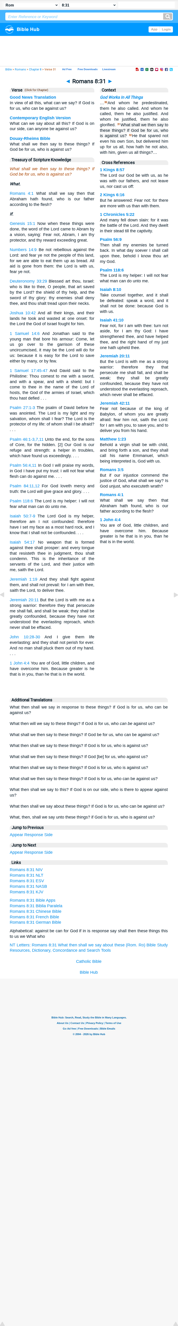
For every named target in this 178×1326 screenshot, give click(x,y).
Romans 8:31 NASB (28, 886)
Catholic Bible (89, 961)
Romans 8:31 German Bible (35, 922)
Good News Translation (33, 97)
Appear (16, 834)
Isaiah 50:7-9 (22, 516)
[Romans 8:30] (6, 605)
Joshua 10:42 (23, 313)
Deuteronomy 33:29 (28, 281)
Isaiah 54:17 (22, 542)
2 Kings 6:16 (112, 194)
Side (48, 834)
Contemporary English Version (40, 118)
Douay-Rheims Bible (30, 138)
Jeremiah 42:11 (115, 403)
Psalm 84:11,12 (25, 486)
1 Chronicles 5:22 (117, 214)
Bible (8, 69)
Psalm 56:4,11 (23, 465)
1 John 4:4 (19, 663)
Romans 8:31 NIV (26, 869)
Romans (20, 69)
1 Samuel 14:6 (25, 333)
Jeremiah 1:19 (23, 579)
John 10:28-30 (25, 637)
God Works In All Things (121, 97)
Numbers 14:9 (23, 249)
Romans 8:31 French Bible (34, 917)
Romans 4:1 (22, 193)
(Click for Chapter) (35, 90)
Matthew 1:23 (113, 439)
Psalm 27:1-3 (22, 407)
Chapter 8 (35, 69)
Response (33, 834)
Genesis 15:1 (22, 223)
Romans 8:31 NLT (26, 875)
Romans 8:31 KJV (26, 892)
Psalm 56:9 (111, 239)
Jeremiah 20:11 (24, 600)
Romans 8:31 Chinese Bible (35, 911)
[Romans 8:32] (172, 605)
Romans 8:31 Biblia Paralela (36, 906)
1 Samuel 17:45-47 (29, 370)
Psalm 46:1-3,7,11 (27, 439)
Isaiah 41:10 (112, 320)
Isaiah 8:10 (110, 289)
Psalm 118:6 (21, 501)
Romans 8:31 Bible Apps (32, 900)
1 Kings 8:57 (112, 169)
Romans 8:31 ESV (27, 881)
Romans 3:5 (112, 469)
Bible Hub (89, 972)
